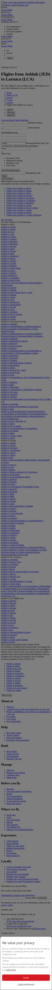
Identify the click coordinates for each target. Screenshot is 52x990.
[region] (26, 963)
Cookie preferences (25, 984)
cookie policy (11, 970)
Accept (26, 977)
